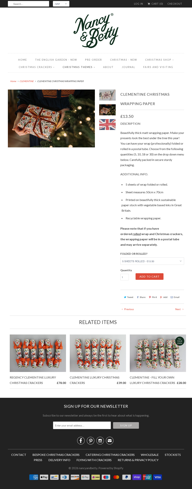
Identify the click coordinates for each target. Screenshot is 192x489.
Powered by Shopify (110, 468)
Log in (138, 3)
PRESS (38, 460)
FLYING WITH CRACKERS (94, 460)
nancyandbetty (88, 468)
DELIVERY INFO (59, 460)
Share (143, 297)
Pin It (154, 297)
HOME (22, 59)
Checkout (174, 3)
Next (178, 309)
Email (176, 297)
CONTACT (18, 454)
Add (165, 297)
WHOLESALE (150, 454)
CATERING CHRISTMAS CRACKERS (110, 454)
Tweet (130, 297)
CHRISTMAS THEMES (78, 67)
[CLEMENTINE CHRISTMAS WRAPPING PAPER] (51, 118)
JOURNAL (128, 67)
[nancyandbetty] (96, 31)
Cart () (157, 3)
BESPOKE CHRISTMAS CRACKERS (56, 454)
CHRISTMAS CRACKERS (35, 67)
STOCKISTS (173, 454)
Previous (129, 309)
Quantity (126, 270)
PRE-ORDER (93, 59)
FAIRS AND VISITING (158, 67)
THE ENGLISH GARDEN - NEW (56, 59)
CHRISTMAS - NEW (123, 59)
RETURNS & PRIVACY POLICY (138, 460)
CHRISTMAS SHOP (158, 59)
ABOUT (108, 67)
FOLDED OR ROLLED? (133, 253)
